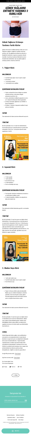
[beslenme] (15, 159)
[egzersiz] (15, 261)
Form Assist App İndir (12, 419)
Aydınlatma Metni (11, 417)
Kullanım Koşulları (20, 415)
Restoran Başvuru (11, 415)
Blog (16, 375)
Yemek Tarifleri (12, 5)
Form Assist (18, 353)
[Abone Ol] (25, 400)
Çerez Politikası (20, 417)
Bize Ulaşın (21, 419)
